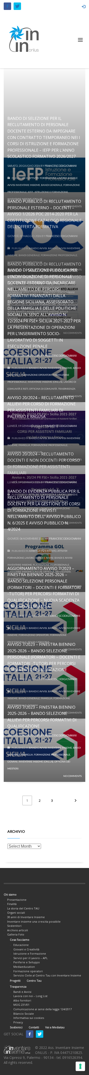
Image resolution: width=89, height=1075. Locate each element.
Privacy (18, 1022)
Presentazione (16, 900)
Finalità (12, 904)
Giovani (12, 761)
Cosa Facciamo (19, 939)
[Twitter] (17, 6)
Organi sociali (16, 912)
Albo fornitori (22, 1000)
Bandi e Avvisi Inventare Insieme (50, 747)
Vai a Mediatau (55, 1027)
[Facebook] (7, 6)
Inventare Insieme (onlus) (36, 761)
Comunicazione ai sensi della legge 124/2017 (42, 1009)
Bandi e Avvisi (22, 992)
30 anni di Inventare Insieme (26, 917)
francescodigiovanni (61, 735)
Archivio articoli (17, 930)
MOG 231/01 (21, 1004)
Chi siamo (10, 894)
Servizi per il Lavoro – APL (30, 958)
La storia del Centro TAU (23, 908)
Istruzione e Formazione (29, 953)
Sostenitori (14, 926)
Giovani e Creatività (26, 949)
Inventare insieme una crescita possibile (34, 921)
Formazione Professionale (52, 754)
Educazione (21, 945)
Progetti (15, 980)
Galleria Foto (15, 934)
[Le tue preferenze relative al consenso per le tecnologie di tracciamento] (80, 1066)
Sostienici (16, 1027)
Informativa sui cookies (28, 1018)
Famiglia (27, 754)
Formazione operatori (28, 971)
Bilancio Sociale (23, 1013)
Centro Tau (34, 980)
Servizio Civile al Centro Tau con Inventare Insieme (47, 975)
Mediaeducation (24, 967)
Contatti (34, 1027)
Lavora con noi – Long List (30, 996)
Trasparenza (18, 986)
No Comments (72, 775)
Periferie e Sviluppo (26, 962)
